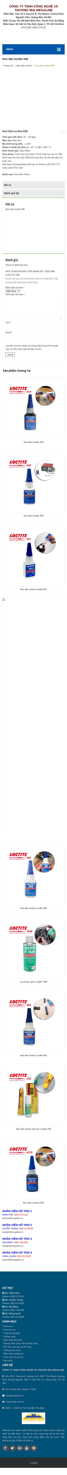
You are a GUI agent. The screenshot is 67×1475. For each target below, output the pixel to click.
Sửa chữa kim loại (13, 1340)
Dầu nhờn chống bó (13, 1353)
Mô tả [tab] (7, 185)
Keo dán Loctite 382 (64, 133)
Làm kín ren (10, 1329)
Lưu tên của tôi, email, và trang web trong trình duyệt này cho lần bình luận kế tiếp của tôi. (32, 347)
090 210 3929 (24, 1256)
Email (9, 332)
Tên (8, 322)
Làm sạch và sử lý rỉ (14, 1357)
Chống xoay (10, 1336)
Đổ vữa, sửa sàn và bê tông (17, 1347)
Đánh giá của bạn (15, 287)
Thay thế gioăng (12, 1333)
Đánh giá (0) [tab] (11, 193)
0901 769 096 (21, 1242)
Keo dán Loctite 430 (60, 133)
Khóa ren (8, 1326)
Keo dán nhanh (22, 174)
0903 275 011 (21, 1214)
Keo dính (8, 1360)
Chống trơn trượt (12, 1350)
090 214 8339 (26, 1228)
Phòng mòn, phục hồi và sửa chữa (21, 1343)
